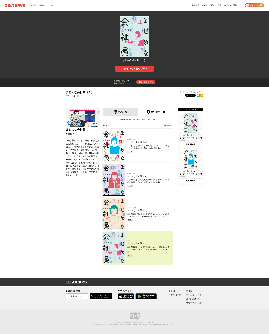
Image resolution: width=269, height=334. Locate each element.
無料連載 (195, 5)
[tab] (120, 112)
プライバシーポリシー (194, 295)
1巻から (169, 125)
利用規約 (189, 291)
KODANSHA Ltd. (101, 324)
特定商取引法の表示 (193, 303)
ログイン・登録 (230, 5)
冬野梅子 (70, 134)
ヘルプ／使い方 (175, 295)
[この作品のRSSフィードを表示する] (201, 95)
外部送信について (193, 299)
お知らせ (172, 291)
